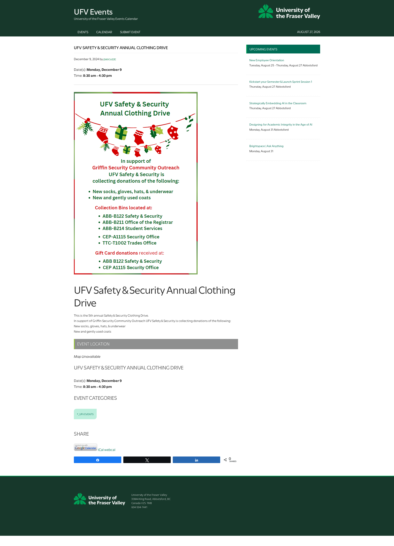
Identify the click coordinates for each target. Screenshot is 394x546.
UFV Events (93, 11)
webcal (109, 449)
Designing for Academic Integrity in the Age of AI (280, 124)
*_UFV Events (85, 414)
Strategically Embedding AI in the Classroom (277, 103)
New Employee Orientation (266, 60)
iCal (101, 449)
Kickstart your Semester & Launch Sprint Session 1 (280, 81)
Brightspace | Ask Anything (266, 146)
